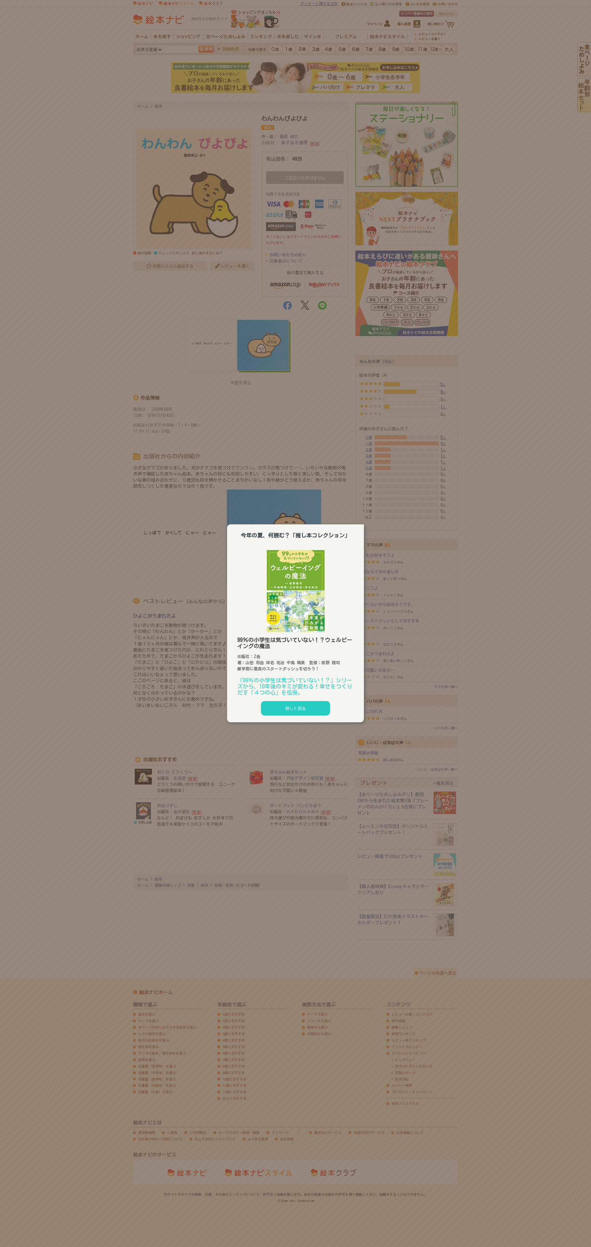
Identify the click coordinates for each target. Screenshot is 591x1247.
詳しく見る (295, 708)
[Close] (363, 523)
